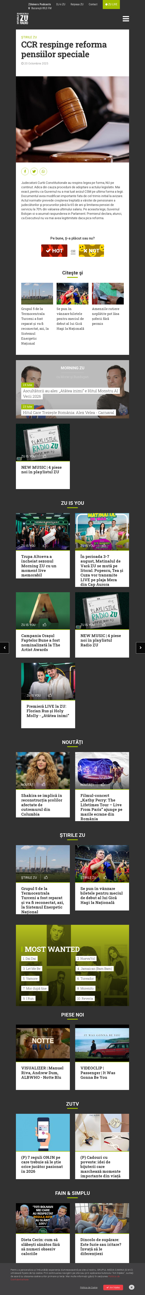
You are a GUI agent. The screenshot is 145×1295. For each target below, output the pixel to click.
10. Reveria (85, 998)
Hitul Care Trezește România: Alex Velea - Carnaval (68, 412)
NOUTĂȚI (72, 742)
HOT (57, 251)
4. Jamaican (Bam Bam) (94, 968)
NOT (94, 251)
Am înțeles (115, 1287)
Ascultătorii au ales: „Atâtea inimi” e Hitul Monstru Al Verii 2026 (70, 393)
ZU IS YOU (72, 503)
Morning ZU (72, 368)
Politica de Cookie (88, 1287)
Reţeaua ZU (77, 4)
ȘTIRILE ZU (29, 37)
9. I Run (28, 998)
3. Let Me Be (31, 968)
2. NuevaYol (86, 958)
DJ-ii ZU (60, 4)
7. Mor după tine (35, 988)
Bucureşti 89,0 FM (40, 8)
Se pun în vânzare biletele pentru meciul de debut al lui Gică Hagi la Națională (70, 319)
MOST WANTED (52, 949)
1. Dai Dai (29, 958)
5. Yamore (30, 978)
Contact (93, 4)
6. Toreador (85, 978)
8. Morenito (85, 988)
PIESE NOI (72, 1015)
